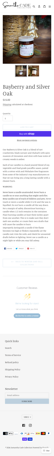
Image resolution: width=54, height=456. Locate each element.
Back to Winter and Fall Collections (29, 263)
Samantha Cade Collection (21, 447)
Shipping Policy (12, 369)
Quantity (7, 113)
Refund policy (12, 362)
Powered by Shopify (41, 447)
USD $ (26, 417)
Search (8, 347)
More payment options (27, 140)
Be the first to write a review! (27, 315)
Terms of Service (13, 355)
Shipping (7, 104)
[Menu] (49, 6)
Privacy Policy (11, 376)
